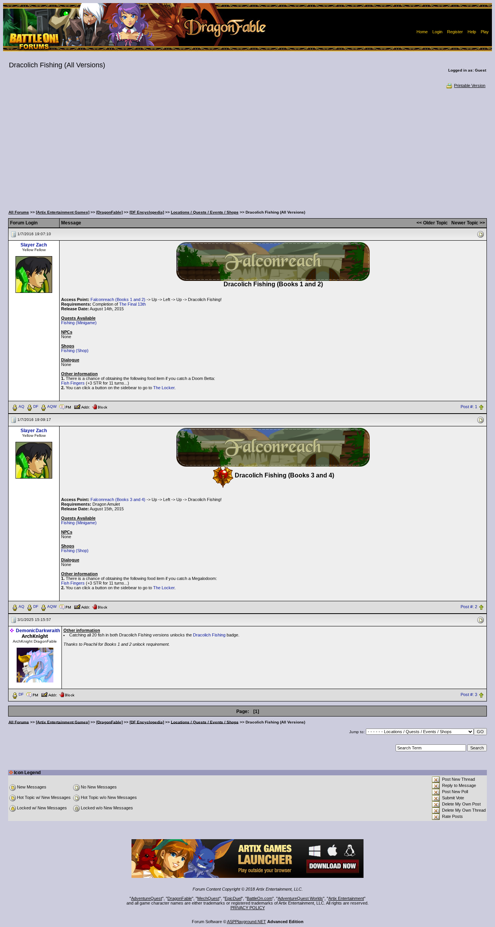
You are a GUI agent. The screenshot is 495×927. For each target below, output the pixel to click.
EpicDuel (233, 898)
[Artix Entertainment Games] (62, 212)
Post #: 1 (469, 406)
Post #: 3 (469, 694)
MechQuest (208, 898)
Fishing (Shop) (75, 350)
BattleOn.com (259, 898)
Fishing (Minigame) (79, 322)
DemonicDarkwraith (38, 630)
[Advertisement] (247, 147)
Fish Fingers (73, 383)
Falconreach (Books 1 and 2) (117, 299)
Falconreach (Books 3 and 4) (117, 499)
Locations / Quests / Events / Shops (205, 212)
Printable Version (469, 85)
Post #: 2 (469, 606)
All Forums (19, 212)
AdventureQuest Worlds (300, 898)
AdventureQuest (146, 898)
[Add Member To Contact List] (81, 406)
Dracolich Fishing (209, 635)
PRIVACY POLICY (247, 907)
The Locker (163, 387)
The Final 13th (132, 304)
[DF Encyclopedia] (147, 212)
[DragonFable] (109, 212)
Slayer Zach (33, 245)
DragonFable (179, 898)
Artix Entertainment (346, 898)
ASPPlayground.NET (246, 921)
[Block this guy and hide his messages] (100, 406)
